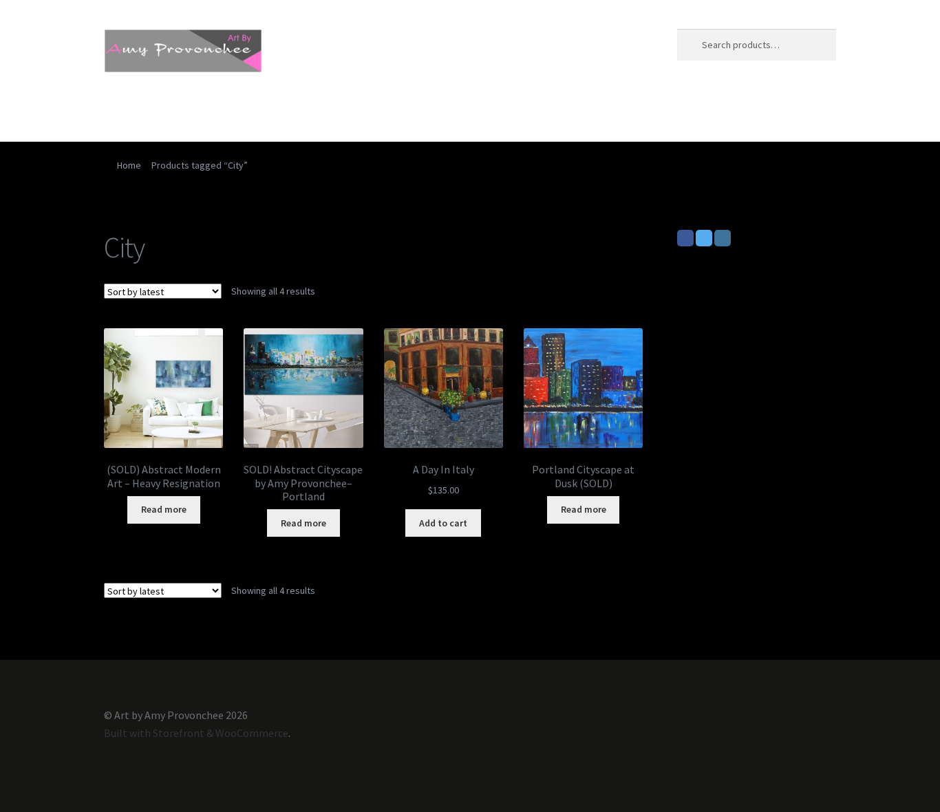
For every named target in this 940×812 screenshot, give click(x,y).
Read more (163, 509)
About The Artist (194, 113)
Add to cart (443, 523)
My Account (461, 113)
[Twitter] (704, 238)
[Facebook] (685, 238)
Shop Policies (543, 113)
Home (118, 113)
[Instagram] (722, 238)
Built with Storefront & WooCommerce (196, 733)
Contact (391, 113)
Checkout (325, 113)
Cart (268, 113)
